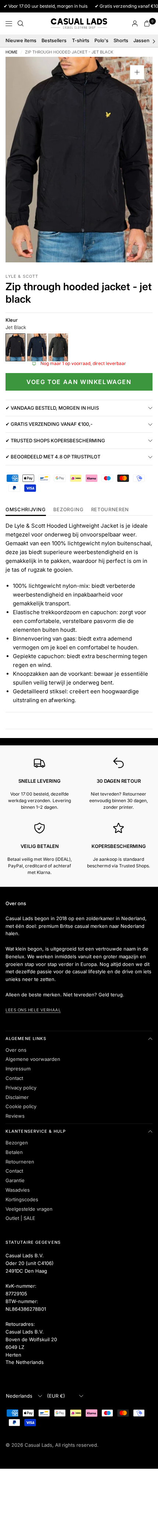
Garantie (15, 1180)
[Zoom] (137, 72)
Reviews (15, 1116)
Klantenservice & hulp (36, 1131)
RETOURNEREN (110, 509)
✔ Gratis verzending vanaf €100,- (49, 424)
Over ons (16, 1050)
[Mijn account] (135, 23)
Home (12, 52)
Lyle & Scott (22, 276)
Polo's (101, 40)
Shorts (121, 40)
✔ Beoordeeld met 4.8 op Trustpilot (53, 457)
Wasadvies (18, 1190)
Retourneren (20, 1162)
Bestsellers (54, 40)
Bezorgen (17, 1143)
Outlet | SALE (20, 1218)
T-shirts (80, 40)
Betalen (14, 1152)
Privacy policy (21, 1088)
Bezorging (68, 509)
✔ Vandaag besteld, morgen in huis (52, 408)
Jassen (141, 40)
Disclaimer (17, 1097)
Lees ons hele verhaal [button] (33, 1009)
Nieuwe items (21, 40)
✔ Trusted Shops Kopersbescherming (55, 440)
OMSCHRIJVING (26, 509)
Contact (14, 1078)
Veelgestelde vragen (29, 1209)
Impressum (18, 1068)
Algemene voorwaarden (33, 1059)
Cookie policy (21, 1106)
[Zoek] (20, 23)
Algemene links (26, 1038)
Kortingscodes (22, 1199)
